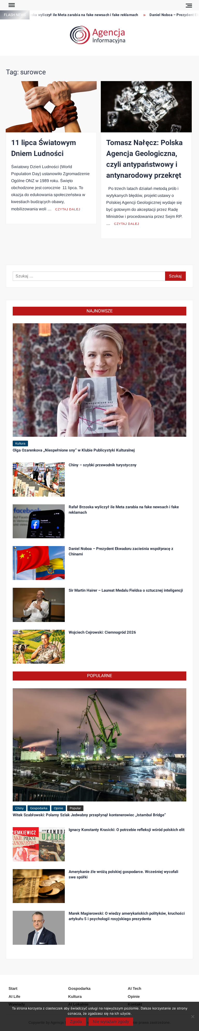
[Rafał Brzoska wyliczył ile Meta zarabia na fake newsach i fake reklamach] (39, 521)
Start (13, 988)
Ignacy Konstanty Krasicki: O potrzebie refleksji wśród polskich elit (126, 830)
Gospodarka (38, 808)
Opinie (58, 808)
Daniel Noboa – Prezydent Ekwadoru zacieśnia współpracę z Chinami (121, 551)
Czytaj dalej (67, 209)
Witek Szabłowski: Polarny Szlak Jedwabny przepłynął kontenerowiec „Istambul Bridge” (89, 815)
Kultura (20, 443)
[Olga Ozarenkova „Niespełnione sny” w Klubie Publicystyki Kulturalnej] (99, 379)
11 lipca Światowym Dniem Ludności (43, 148)
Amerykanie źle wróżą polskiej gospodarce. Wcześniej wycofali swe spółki (123, 874)
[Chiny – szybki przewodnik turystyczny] (39, 479)
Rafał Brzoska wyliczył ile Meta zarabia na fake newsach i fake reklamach (124, 509)
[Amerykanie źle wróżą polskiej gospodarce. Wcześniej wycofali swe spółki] (39, 886)
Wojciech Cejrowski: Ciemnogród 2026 (102, 632)
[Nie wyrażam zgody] (192, 1016)
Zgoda (76, 1021)
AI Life (14, 996)
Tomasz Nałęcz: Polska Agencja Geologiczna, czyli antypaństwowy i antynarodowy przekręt (144, 159)
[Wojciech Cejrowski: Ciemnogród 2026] (39, 646)
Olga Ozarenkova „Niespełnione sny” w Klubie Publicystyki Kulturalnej (74, 450)
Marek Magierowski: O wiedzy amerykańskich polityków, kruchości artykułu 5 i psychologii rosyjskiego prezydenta (127, 916)
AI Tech (134, 988)
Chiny (19, 808)
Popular (75, 808)
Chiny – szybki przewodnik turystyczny (103, 465)
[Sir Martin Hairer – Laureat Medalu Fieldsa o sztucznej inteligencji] (39, 604)
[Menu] (11, 5)
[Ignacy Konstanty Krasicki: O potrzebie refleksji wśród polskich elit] (39, 844)
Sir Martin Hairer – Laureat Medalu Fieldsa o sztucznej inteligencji (126, 590)
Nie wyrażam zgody (111, 1021)
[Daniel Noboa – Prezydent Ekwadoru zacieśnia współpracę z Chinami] (39, 563)
